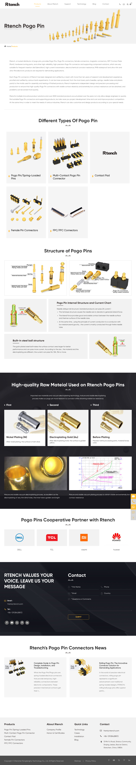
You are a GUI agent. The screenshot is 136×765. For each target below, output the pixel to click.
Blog (76, 740)
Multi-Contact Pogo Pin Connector (66, 177)
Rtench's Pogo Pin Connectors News (68, 648)
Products (15, 46)
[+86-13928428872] (120, 4)
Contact (104, 724)
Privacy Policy (91, 761)
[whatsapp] (133, 507)
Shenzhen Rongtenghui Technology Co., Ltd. (31, 761)
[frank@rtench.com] (123, 4)
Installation (79, 736)
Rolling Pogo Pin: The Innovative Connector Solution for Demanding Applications (113, 665)
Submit (78, 617)
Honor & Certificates (56, 733)
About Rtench (55, 724)
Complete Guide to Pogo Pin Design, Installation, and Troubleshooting (46, 665)
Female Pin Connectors (24, 230)
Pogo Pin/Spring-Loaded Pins (25, 177)
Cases (77, 733)
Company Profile (54, 730)
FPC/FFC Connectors (65, 230)
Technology (79, 730)
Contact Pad (102, 175)
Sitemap (77, 761)
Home (9, 46)
